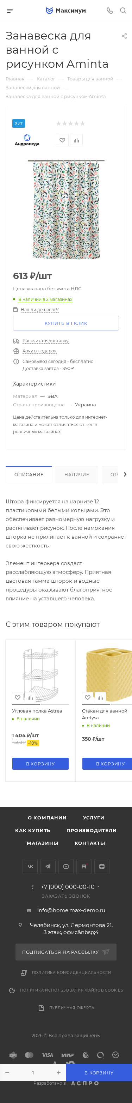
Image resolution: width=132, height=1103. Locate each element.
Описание (28, 474)
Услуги (94, 817)
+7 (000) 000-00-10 (68, 887)
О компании (47, 817)
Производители (92, 830)
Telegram (48, 866)
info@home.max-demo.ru (71, 910)
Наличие (76, 474)
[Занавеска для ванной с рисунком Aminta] (66, 209)
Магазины (42, 843)
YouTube (66, 866)
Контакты (90, 843)
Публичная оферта (71, 1008)
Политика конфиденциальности (72, 972)
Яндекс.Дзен (101, 866)
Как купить (32, 830)
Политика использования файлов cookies (71, 990)
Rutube (84, 866)
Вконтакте (30, 866)
